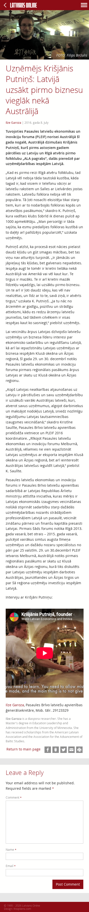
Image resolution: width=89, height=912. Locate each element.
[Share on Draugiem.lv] (55, 749)
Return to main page (23, 749)
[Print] (79, 749)
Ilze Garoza (15, 705)
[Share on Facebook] (47, 749)
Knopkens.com (22, 909)
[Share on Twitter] (63, 749)
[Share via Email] (71, 749)
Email (11, 866)
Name (11, 850)
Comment (14, 797)
